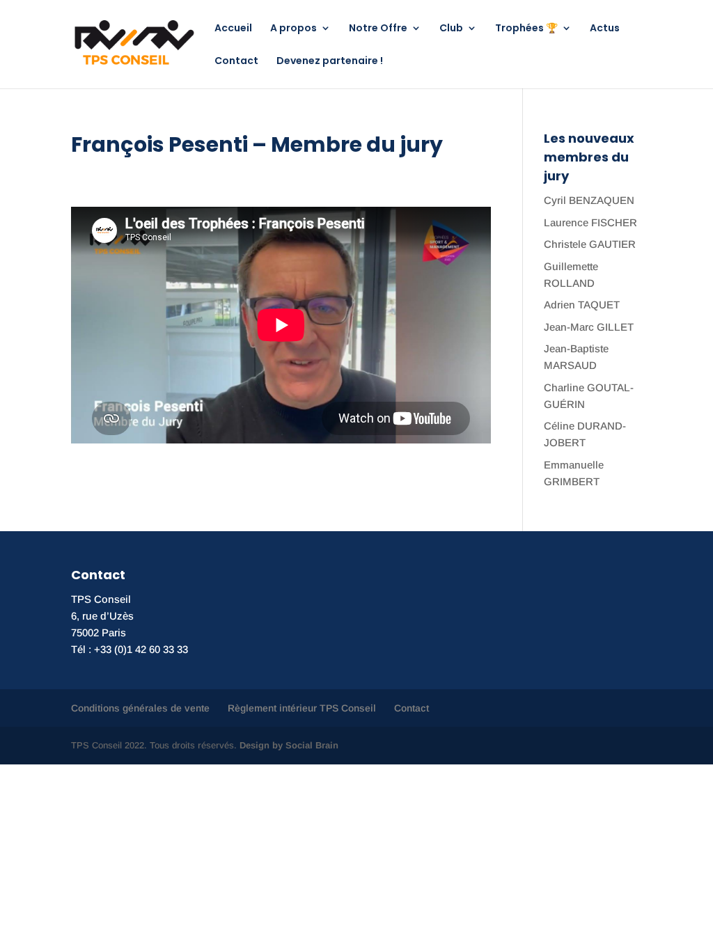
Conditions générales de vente (140, 708)
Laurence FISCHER (590, 222)
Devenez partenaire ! (329, 62)
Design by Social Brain (289, 745)
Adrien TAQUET (582, 305)
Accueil (233, 29)
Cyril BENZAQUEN (589, 200)
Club (451, 29)
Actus (605, 29)
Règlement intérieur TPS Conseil (302, 708)
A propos (293, 29)
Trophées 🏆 (526, 29)
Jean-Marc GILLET (589, 327)
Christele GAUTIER (590, 244)
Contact (236, 62)
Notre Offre (378, 29)
